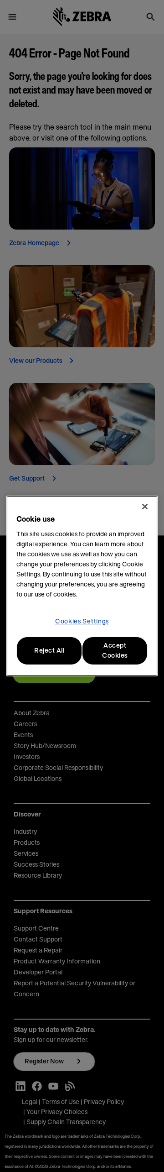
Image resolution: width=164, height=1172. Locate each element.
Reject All (49, 651)
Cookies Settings (82, 621)
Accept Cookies (115, 651)
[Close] (145, 507)
